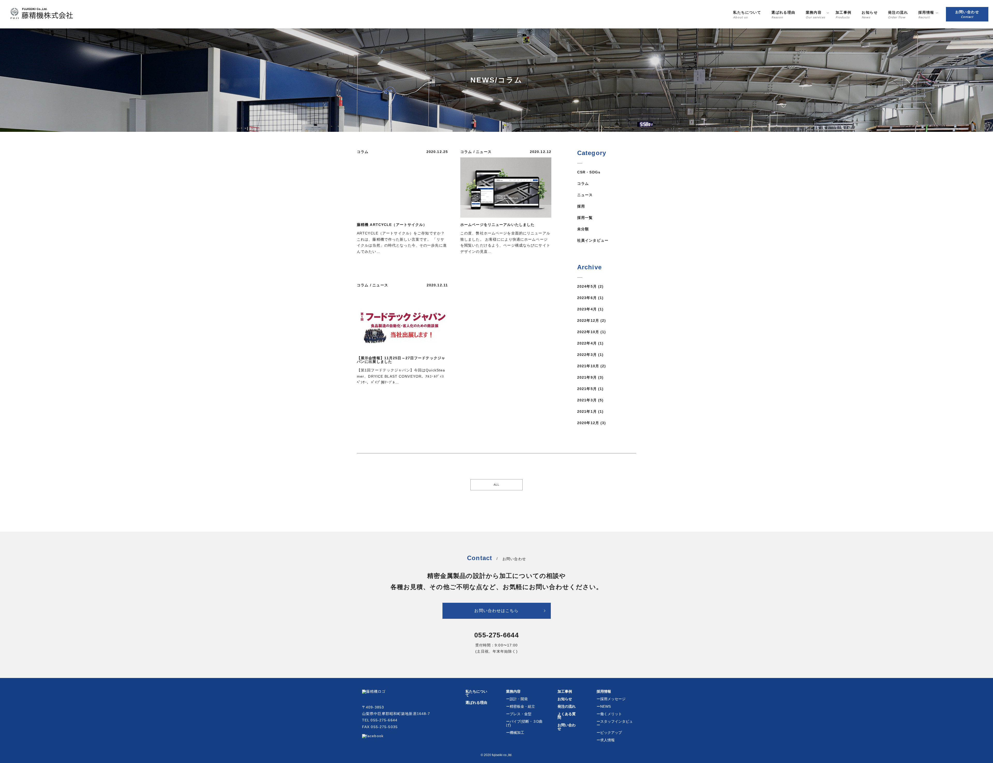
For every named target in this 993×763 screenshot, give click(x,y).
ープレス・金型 (518, 714)
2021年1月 (587, 411)
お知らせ (565, 699)
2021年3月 (587, 400)
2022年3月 (587, 355)
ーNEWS (604, 706)
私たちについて (476, 693)
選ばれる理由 (476, 702)
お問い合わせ (567, 727)
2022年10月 (588, 332)
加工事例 (565, 691)
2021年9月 (587, 377)
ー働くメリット (609, 714)
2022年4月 (587, 343)
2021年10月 (588, 366)
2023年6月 (587, 298)
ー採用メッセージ (611, 699)
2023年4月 (587, 309)
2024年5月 (587, 286)
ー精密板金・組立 (520, 706)
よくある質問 (567, 716)
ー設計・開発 (517, 699)
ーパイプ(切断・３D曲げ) (524, 723)
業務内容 (513, 691)
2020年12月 (588, 423)
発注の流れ (567, 706)
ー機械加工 (515, 732)
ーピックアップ (609, 732)
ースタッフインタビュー (615, 723)
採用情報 (604, 691)
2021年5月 (587, 389)
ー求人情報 (606, 740)
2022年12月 (588, 320)
